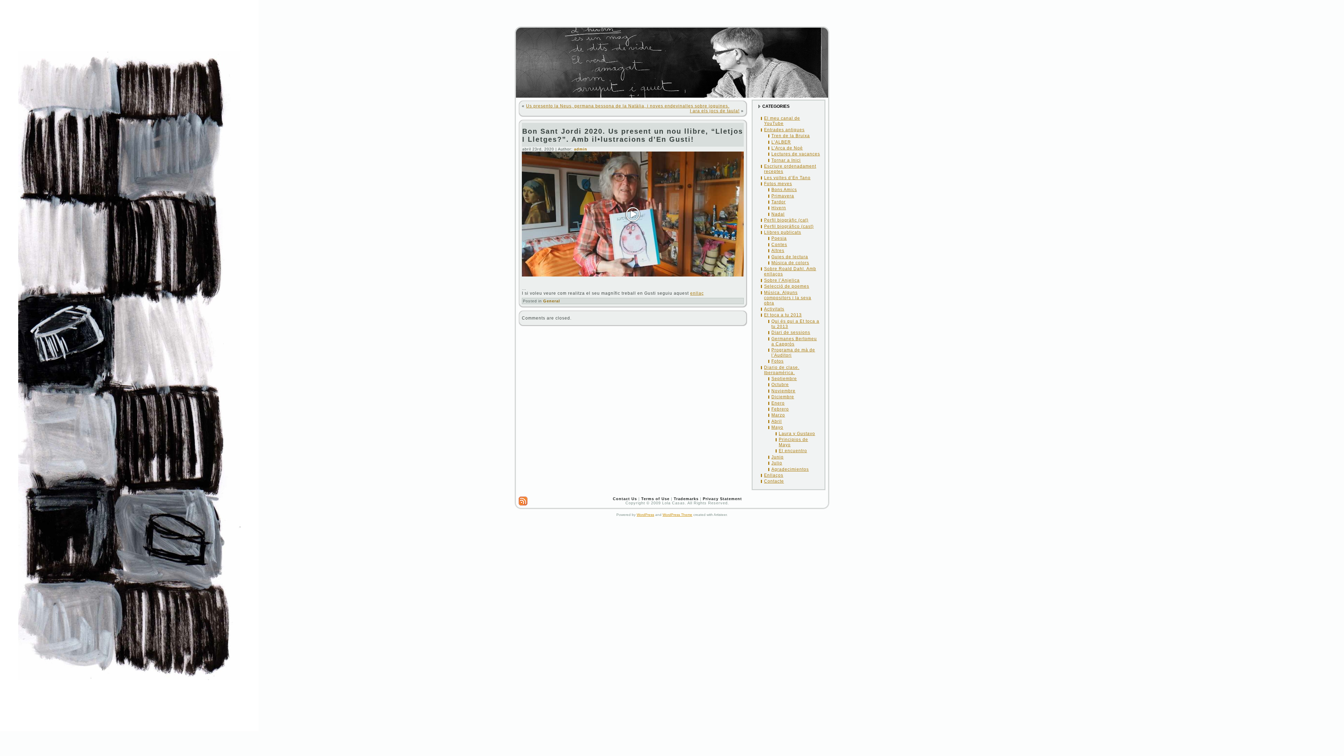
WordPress (645, 515)
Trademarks (686, 499)
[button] (632, 214)
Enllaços (773, 475)
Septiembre (784, 378)
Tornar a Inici (786, 160)
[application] (633, 214)
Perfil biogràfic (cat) (786, 220)
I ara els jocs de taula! (715, 110)
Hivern (778, 207)
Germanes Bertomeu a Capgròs (794, 341)
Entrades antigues (784, 129)
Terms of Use (655, 499)
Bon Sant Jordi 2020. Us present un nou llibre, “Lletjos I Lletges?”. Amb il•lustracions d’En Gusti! (632, 135)
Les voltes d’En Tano (787, 177)
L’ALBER (781, 142)
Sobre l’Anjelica (782, 280)
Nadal (778, 214)
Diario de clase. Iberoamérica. (781, 370)
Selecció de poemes (786, 286)
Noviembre (783, 390)
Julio (776, 463)
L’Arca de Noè (787, 148)
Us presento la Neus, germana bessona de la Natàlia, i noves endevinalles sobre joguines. (627, 106)
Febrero (780, 409)
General (551, 301)
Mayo (777, 427)
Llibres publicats (782, 232)
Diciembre (782, 396)
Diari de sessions (790, 332)
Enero (778, 403)
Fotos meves (778, 183)
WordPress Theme (677, 515)
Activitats (774, 309)
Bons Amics (784, 189)
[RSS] (523, 501)
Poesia (779, 238)
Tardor (778, 202)
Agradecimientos (790, 469)
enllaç (697, 293)
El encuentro (793, 450)
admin (580, 149)
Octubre (780, 384)
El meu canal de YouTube (782, 121)
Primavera (782, 196)
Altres (777, 250)
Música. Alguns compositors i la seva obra (787, 298)
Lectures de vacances (795, 154)
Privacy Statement (722, 499)
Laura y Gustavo (797, 433)
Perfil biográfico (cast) (789, 226)
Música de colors (790, 262)
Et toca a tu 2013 (783, 315)
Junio (777, 457)
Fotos (777, 361)
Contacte (774, 481)
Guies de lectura (789, 256)
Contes (779, 244)
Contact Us (625, 499)
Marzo (778, 415)
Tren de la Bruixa (790, 135)
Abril (776, 421)
